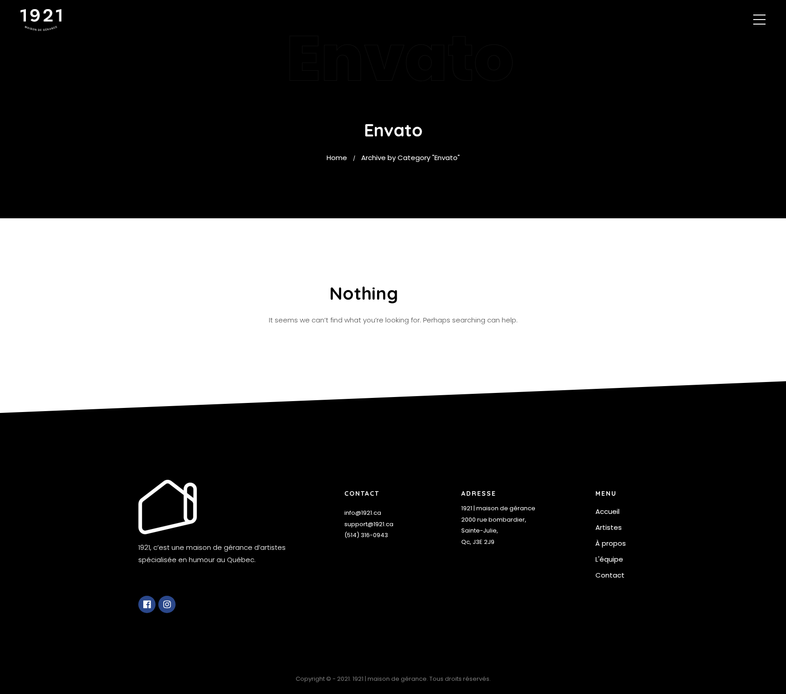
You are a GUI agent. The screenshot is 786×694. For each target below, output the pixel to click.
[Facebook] (147, 604)
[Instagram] (167, 604)
